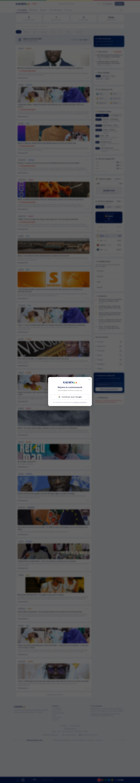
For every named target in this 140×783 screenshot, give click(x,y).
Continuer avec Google (72, 397)
